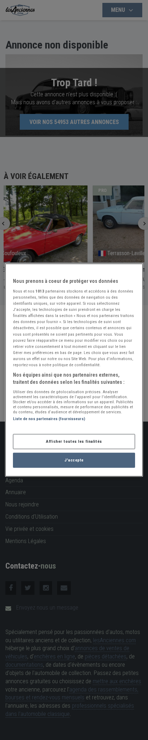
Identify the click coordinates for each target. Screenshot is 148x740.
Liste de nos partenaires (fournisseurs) (49, 418)
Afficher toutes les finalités (74, 441)
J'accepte (74, 460)
